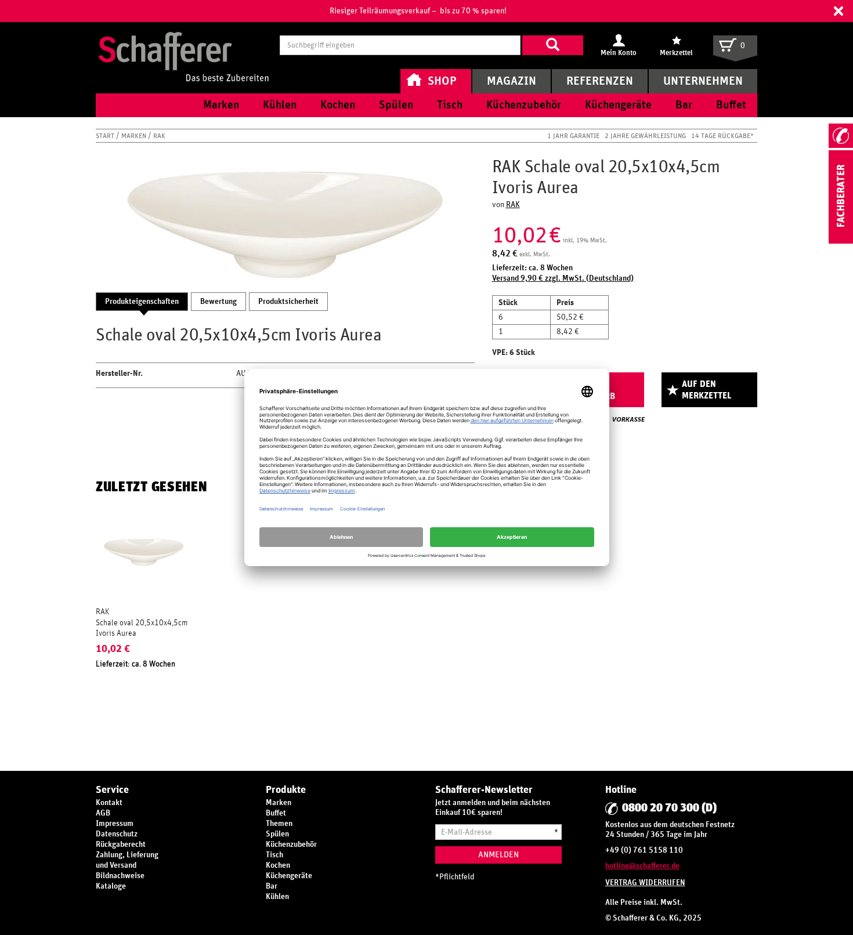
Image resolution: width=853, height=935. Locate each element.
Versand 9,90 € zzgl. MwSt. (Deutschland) (563, 278)
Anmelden (498, 854)
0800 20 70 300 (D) (669, 808)
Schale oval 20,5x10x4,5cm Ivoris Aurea (141, 628)
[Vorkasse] (628, 419)
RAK (159, 135)
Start (106, 135)
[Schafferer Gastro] (183, 45)
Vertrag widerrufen (645, 883)
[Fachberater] (841, 241)
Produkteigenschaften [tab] (142, 302)
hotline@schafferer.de (642, 866)
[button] (838, 11)
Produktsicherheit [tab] (288, 302)
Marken (134, 135)
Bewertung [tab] (218, 302)
